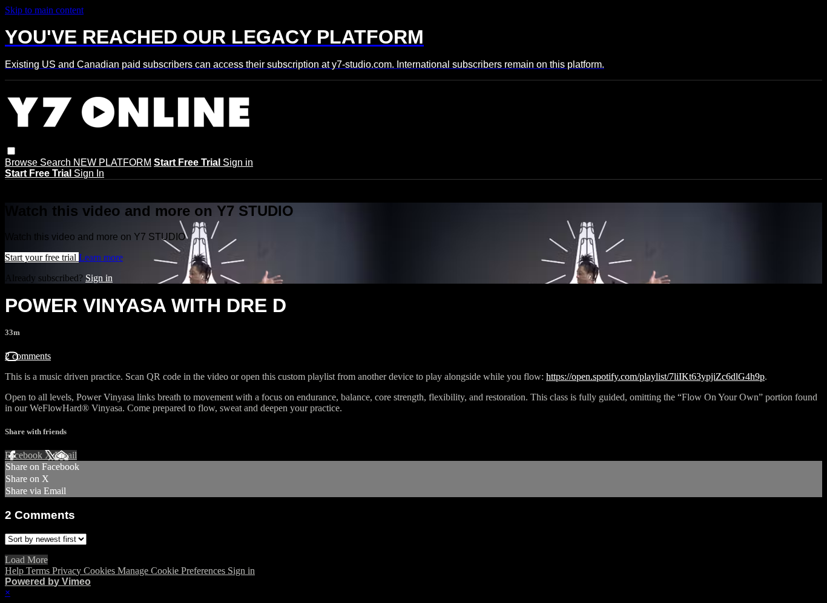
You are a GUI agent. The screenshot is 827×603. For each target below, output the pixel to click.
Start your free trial (42, 257)
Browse (22, 162)
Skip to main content (44, 10)
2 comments (28, 356)
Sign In (89, 173)
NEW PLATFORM (112, 162)
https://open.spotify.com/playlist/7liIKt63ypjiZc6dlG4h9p (655, 376)
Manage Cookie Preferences (172, 571)
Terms (39, 571)
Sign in (238, 162)
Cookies (100, 571)
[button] (11, 151)
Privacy (68, 571)
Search (56, 162)
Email (65, 455)
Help (15, 571)
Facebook (25, 455)
